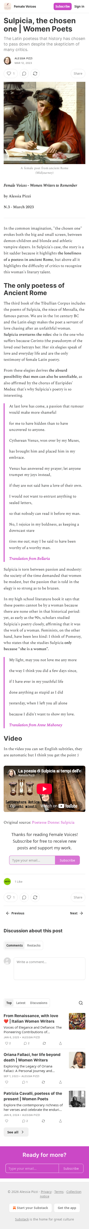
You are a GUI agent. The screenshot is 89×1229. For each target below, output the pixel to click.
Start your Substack (32, 1208)
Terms (59, 1191)
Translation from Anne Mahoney (35, 725)
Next (74, 913)
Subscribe (62, 6)
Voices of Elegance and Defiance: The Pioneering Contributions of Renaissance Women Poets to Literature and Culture (33, 1029)
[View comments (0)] (24, 73)
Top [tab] (9, 1003)
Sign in (79, 6)
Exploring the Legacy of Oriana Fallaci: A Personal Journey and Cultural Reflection (28, 1068)
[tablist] (23, 945)
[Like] (7, 1082)
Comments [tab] (14, 945)
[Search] (80, 1002)
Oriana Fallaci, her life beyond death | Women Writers (32, 1057)
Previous (17, 913)
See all (12, 1132)
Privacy (46, 1191)
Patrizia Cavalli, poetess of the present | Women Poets (33, 1096)
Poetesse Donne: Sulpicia (53, 822)
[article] (44, 1029)
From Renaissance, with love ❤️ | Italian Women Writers (31, 1018)
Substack (22, 1219)
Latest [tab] (21, 1003)
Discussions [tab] (38, 1003)
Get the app (67, 1208)
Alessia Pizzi (24, 58)
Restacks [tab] (33, 945)
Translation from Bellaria (29, 559)
